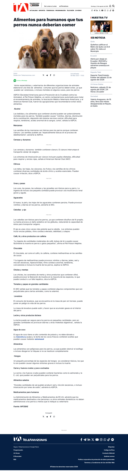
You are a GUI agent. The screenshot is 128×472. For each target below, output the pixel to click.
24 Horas (78, 10)
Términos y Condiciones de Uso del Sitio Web (99, 462)
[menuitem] (34, 10)
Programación (60, 10)
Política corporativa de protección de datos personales (96, 459)
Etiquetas (111, 447)
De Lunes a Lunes (50, 6)
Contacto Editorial (108, 453)
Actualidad (34, 10)
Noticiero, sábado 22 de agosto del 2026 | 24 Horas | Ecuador (100, 89)
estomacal (39, 339)
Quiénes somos (109, 456)
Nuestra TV (99, 17)
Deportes (42, 10)
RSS (14, 459)
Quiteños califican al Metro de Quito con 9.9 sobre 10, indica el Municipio (100, 48)
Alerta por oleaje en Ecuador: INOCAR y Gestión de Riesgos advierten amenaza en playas (99, 63)
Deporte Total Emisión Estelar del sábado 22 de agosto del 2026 (101, 77)
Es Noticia (98, 37)
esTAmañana (63, 6)
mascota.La (21, 337)
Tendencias (50, 10)
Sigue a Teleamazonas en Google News (26, 447)
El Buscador (17, 456)
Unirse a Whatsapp (22, 80)
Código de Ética (109, 450)
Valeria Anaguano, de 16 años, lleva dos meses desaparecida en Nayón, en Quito (100, 102)
